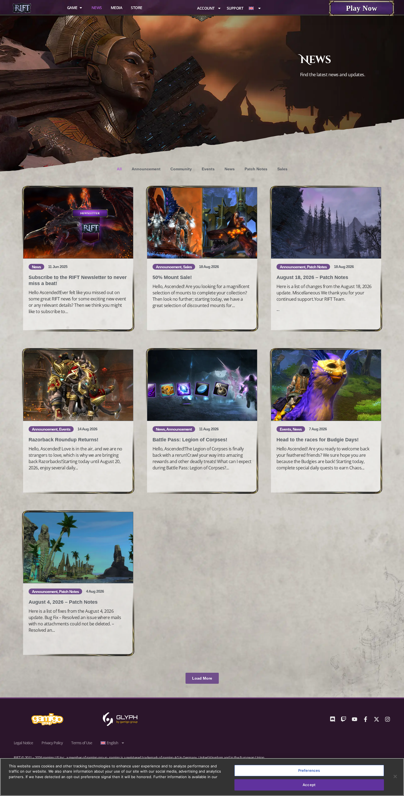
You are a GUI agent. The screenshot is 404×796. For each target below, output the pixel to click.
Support (235, 8)
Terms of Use (81, 742)
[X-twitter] (376, 719)
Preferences (309, 770)
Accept (309, 784)
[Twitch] (343, 719)
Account (206, 8)
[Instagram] (387, 719)
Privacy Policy (52, 742)
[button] (202, 678)
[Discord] (332, 719)
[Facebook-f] (365, 719)
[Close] (395, 776)
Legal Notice (23, 742)
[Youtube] (354, 719)
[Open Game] (81, 8)
